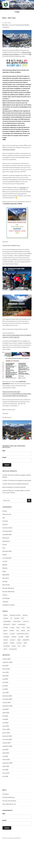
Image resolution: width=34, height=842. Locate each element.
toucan (14, 646)
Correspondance (7, 531)
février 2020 (6, 729)
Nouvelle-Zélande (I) (8, 588)
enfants (5, 627)
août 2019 (5, 749)
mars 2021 (5, 692)
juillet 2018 (5, 766)
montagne (6, 636)
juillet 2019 (5, 753)
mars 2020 (5, 726)
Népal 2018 (5, 575)
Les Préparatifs (6, 558)
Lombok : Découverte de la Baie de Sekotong (15, 484)
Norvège (5, 581)
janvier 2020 (6, 732)
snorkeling (6, 646)
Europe (4, 544)
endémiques (21, 624)
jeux (28, 630)
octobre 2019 (6, 743)
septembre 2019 (7, 746)
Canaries (5, 524)
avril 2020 (5, 722)
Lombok (12, 633)
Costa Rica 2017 (7, 534)
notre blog (22, 187)
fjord (23, 627)
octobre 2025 (6, 659)
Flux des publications (8, 797)
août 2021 (5, 682)
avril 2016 (5, 776)
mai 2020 (5, 719)
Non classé (5, 578)
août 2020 (5, 709)
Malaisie (4, 564)
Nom (3, 450)
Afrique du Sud (6, 514)
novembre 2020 (7, 699)
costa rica (25, 621)
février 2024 (6, 669)
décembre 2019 (7, 736)
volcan (5, 649)
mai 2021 (5, 689)
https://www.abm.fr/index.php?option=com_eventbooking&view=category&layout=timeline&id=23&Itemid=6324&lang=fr (16, 394)
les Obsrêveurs (21, 4)
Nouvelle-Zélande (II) (8, 591)
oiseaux (5, 640)
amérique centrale (15, 615)
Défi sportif (5, 538)
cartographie (7, 621)
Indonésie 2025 (7, 551)
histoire (11, 630)
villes (24, 646)
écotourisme (13, 649)
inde (17, 630)
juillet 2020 (5, 712)
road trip (19, 643)
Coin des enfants (7, 528)
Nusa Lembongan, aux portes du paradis (14, 487)
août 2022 (5, 675)
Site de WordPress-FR (9, 804)
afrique (5, 615)
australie (16, 618)
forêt (28, 627)
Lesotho (4, 561)
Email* (4, 457)
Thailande (5, 601)
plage (19, 640)
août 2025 (5, 665)
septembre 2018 (7, 763)
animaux (25, 615)
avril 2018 (5, 769)
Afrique (4, 511)
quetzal (5, 643)
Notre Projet (6, 585)
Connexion (5, 794)
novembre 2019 (7, 739)
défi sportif (6, 624)
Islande (4, 554)
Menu (17, 12)
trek (19, 646)
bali (22, 618)
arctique (5, 618)
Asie (3, 517)
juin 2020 (5, 716)
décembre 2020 (7, 696)
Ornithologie (6, 598)
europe (12, 627)
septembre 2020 (7, 706)
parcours (12, 640)
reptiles (12, 643)
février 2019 (6, 759)
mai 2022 (5, 679)
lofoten (5, 633)
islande (23, 630)
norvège (20, 636)
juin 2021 (5, 686)
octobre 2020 (6, 702)
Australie (5, 521)
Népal (4, 571)
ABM (29, 54)
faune (18, 627)
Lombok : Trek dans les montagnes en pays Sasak (16, 480)
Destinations (6, 541)
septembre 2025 (7, 662)
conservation (17, 621)
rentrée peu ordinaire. (8, 149)
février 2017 (6, 773)
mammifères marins (23, 633)
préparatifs (26, 640)
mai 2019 (5, 756)
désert (14, 624)
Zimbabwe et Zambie (8, 605)
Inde (3, 548)
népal (27, 636)
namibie (14, 636)
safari (25, 643)
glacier (5, 630)
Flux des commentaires (9, 801)
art (11, 618)
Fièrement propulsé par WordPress (11, 838)
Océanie (4, 595)
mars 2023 (5, 672)
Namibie (4, 568)
